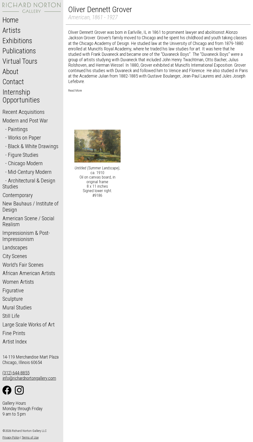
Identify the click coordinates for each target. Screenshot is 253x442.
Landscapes (14, 247)
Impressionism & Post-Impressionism (26, 236)
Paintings (18, 129)
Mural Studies (17, 307)
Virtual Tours (19, 61)
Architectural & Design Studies (28, 183)
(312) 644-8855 (15, 373)
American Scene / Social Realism (28, 221)
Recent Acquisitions (23, 112)
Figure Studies (23, 155)
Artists (11, 30)
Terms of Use (30, 437)
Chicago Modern (25, 163)
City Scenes (14, 256)
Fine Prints (13, 333)
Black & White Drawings (33, 146)
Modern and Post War (25, 120)
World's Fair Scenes (22, 264)
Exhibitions (17, 41)
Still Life (11, 316)
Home (10, 20)
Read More (75, 90)
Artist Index (14, 341)
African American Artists (28, 273)
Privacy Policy (11, 437)
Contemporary (17, 195)
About (10, 71)
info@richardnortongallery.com (29, 378)
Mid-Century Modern (30, 172)
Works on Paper (24, 137)
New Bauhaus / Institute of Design (30, 206)
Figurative (13, 290)
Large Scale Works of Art (28, 324)
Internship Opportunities (21, 96)
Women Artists (18, 282)
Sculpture (12, 299)
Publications (19, 51)
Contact (13, 82)
